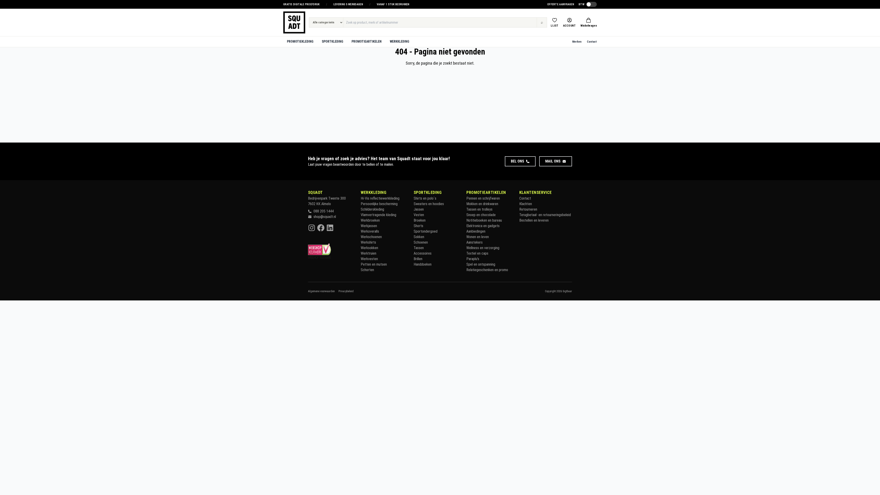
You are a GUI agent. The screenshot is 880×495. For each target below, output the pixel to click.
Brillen (418, 259)
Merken (576, 41)
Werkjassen (369, 226)
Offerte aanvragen (560, 4)
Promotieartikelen (367, 41)
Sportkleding (332, 41)
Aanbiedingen (475, 231)
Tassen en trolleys (479, 209)
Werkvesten (369, 259)
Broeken (420, 220)
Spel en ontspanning (480, 264)
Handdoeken (423, 264)
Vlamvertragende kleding (378, 215)
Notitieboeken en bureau (484, 220)
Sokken (419, 237)
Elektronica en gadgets (483, 226)
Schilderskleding (372, 209)
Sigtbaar (567, 291)
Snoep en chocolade (481, 215)
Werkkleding (399, 41)
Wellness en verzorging (482, 248)
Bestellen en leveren (534, 220)
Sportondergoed (425, 231)
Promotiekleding (300, 41)
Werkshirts (368, 242)
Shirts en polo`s (425, 198)
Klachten (525, 204)
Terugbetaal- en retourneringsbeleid (545, 215)
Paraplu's (472, 259)
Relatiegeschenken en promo (487, 270)
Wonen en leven (477, 237)
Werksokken (369, 248)
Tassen (419, 248)
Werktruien (368, 253)
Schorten (367, 270)
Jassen (419, 209)
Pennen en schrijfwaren (483, 198)
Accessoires (423, 253)
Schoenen (421, 242)
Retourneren (528, 209)
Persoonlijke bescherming (379, 204)
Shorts (418, 226)
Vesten (419, 215)
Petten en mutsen (374, 264)
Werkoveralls (370, 231)
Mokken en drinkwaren (482, 204)
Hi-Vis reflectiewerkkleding (380, 198)
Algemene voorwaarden (321, 291)
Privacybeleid (346, 291)
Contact (592, 41)
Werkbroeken (370, 220)
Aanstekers (474, 242)
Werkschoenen (371, 237)
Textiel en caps (477, 253)
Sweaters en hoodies (429, 204)
